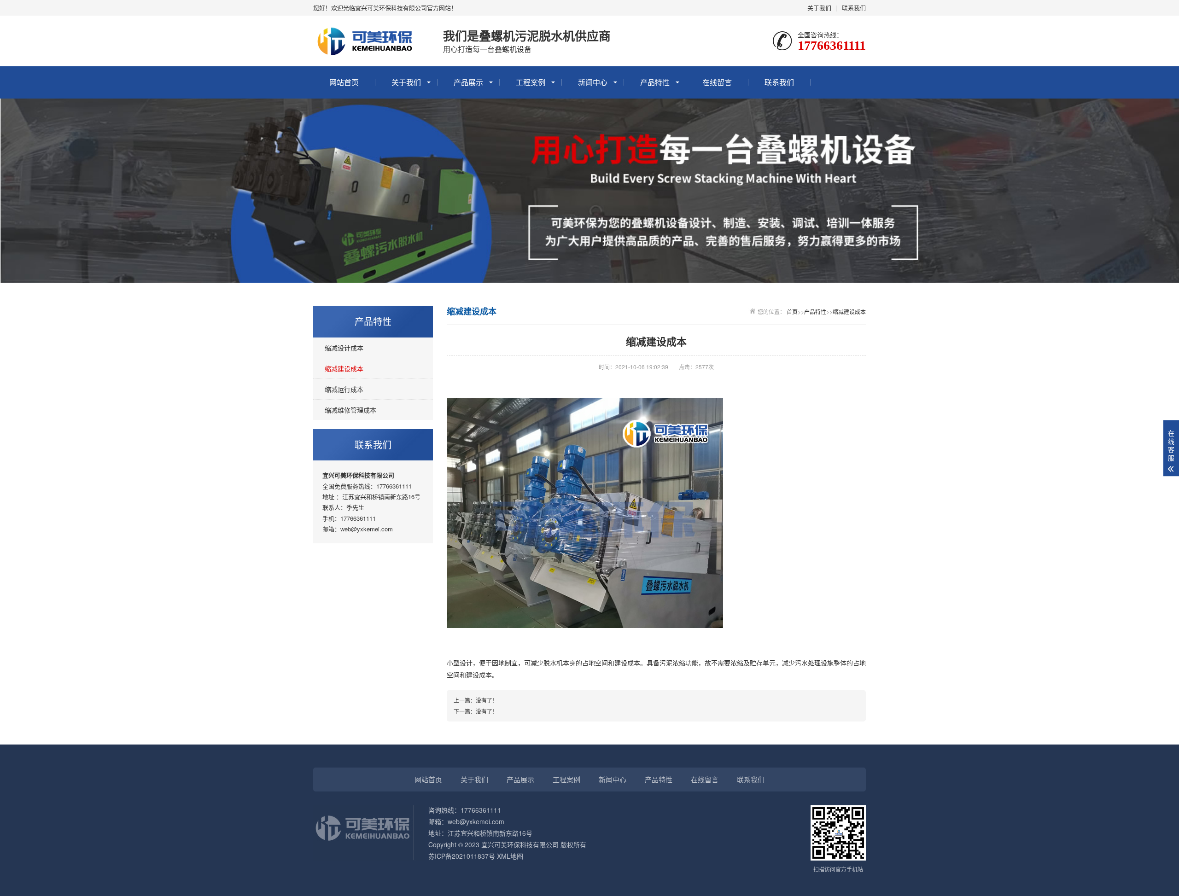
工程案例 (530, 82)
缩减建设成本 (344, 368)
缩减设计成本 (344, 347)
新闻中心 (592, 82)
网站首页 (344, 82)
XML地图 (510, 856)
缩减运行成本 (344, 389)
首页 (792, 311)
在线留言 (717, 82)
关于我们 (819, 7)
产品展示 (468, 82)
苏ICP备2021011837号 (461, 856)
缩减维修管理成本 (350, 409)
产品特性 (655, 82)
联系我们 (854, 7)
